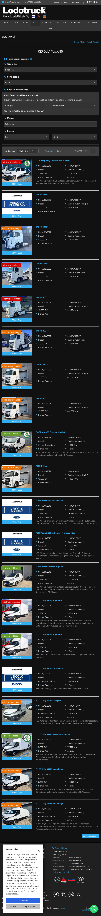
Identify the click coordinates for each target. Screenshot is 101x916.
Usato (35, 23)
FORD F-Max (41, 466)
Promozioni (46, 23)
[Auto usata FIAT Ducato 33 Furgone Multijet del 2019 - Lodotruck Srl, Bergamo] (17, 442)
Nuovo (25, 23)
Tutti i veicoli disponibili (20, 59)
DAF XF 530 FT (42, 263)
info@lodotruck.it (12, 2)
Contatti (50, 28)
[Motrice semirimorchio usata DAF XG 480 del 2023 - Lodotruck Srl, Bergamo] (17, 307)
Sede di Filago (61, 848)
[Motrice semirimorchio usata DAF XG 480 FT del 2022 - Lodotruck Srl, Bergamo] (17, 341)
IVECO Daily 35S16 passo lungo (49, 769)
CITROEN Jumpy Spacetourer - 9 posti (53, 160)
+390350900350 (75, 860)
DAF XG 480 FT (42, 331)
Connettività (61, 23)
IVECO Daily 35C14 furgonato (49, 600)
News (56, 2)
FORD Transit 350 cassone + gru (50, 500)
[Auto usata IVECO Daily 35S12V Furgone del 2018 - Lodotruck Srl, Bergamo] (17, 710)
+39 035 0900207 (33, 2)
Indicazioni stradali (60, 872)
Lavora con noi (91, 23)
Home (6, 23)
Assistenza (75, 23)
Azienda (15, 23)
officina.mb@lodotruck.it (79, 866)
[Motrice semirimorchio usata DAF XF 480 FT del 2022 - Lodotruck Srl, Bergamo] (17, 238)
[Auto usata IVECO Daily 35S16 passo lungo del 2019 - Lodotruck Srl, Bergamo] (17, 813)
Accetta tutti (22, 900)
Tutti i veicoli (86, 42)
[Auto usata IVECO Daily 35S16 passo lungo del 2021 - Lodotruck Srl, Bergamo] (17, 779)
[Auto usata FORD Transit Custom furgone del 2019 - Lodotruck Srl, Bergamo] (17, 576)
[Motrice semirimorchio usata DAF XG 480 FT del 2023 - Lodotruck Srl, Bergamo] (17, 374)
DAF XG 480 (41, 297)
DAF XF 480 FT (42, 194)
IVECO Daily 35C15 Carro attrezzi (50, 668)
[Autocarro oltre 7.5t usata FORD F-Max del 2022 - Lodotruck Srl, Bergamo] (17, 476)
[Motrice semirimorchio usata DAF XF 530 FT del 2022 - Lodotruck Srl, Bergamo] (17, 273)
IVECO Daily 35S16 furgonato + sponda (53, 734)
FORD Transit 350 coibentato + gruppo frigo (55, 533)
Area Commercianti (72, 2)
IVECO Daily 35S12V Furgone (48, 700)
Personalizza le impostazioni (22, 906)
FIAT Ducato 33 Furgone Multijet (50, 432)
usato (96, 42)
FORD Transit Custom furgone (49, 566)
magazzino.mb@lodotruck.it (80, 869)
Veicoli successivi (90, 836)
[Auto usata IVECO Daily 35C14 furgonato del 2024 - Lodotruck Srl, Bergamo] (17, 610)
